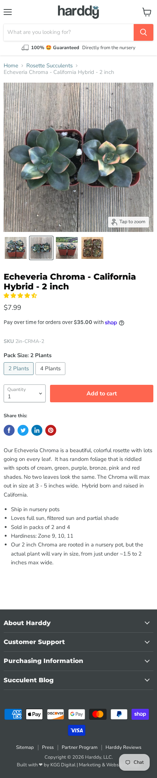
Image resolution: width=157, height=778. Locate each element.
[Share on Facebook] (9, 430)
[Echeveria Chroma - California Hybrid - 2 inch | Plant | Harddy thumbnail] (15, 248)
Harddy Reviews (123, 747)
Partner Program (79, 747)
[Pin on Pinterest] (50, 430)
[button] (21, 295)
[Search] (143, 32)
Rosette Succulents (49, 66)
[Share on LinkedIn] (36, 430)
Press (48, 747)
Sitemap (25, 747)
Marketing (90, 765)
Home (11, 66)
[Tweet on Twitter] (23, 430)
